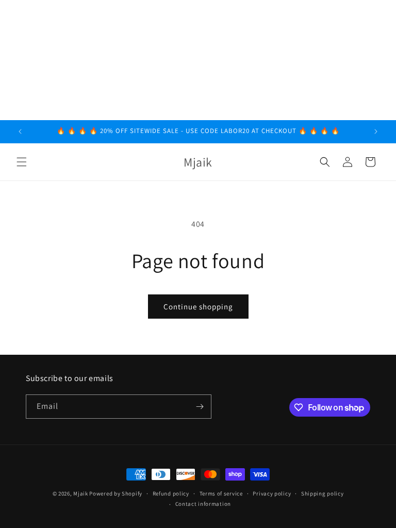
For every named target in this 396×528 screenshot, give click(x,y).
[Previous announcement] (20, 131)
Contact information (203, 503)
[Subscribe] (199, 406)
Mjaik (80, 493)
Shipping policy (322, 493)
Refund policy (171, 493)
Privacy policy (272, 493)
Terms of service (221, 493)
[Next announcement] (376, 131)
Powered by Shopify (115, 493)
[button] (21, 162)
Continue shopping (198, 306)
